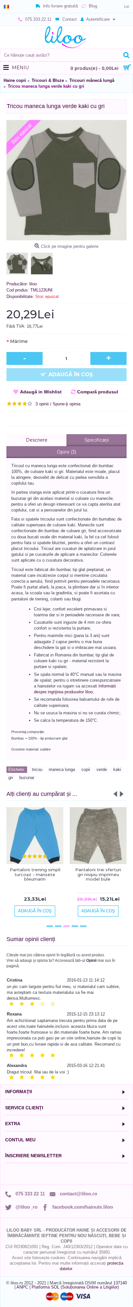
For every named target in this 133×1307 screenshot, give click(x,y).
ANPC (22, 1287)
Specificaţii (97, 440)
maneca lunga (62, 769)
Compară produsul (97, 391)
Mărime (19, 341)
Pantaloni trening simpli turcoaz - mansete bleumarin (35, 874)
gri (10, 777)
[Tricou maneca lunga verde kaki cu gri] (66, 180)
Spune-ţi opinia (66, 403)
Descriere (36, 440)
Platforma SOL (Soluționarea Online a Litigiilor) (75, 1287)
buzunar (26, 777)
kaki (117, 769)
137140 (120, 1282)
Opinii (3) (66, 452)
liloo (33, 283)
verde (102, 769)
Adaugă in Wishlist (41, 391)
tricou (37, 769)
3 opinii (42, 403)
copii (85, 769)
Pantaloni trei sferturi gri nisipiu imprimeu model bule (98, 874)
